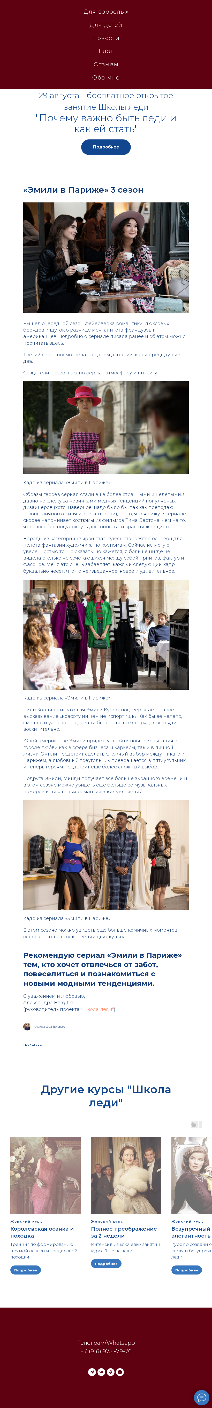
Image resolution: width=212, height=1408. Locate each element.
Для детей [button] (106, 24)
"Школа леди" (97, 1009)
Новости (106, 38)
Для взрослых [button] (106, 11)
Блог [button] (106, 51)
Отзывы (106, 64)
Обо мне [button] (106, 77)
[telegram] (92, 1372)
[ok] (111, 1372)
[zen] (120, 1372)
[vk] (101, 1372)
